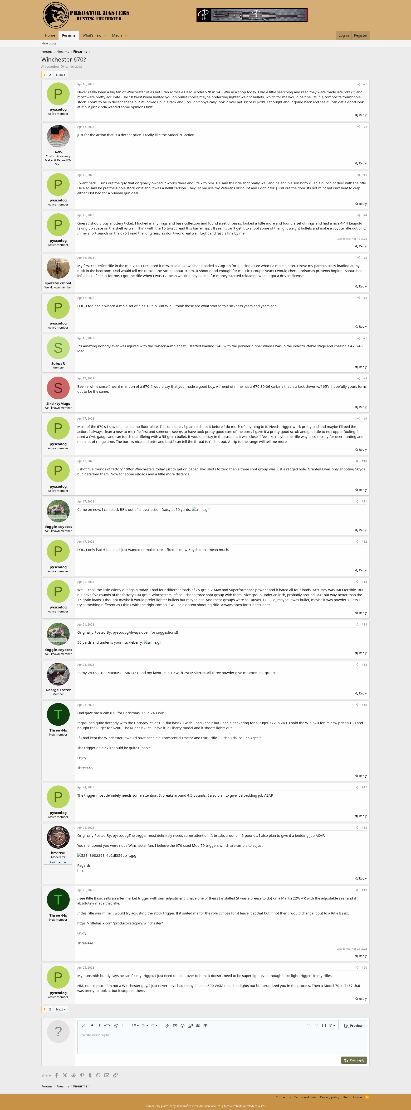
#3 (365, 175)
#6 (365, 298)
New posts (48, 43)
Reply (363, 115)
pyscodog (52, 66)
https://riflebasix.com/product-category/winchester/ (120, 923)
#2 (365, 127)
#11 (364, 501)
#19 (364, 890)
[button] (105, 35)
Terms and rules (305, 1097)
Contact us (283, 1097)
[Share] (359, 84)
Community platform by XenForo (183, 1106)
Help (346, 1097)
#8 (365, 378)
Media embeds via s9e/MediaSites (244, 1106)
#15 (364, 665)
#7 (365, 338)
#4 (365, 215)
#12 (364, 542)
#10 (364, 461)
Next (59, 74)
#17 (364, 787)
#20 (364, 968)
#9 (365, 418)
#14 (364, 624)
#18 (364, 828)
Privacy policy (329, 1097)
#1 (365, 84)
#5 (365, 258)
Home (50, 35)
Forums (68, 35)
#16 (364, 705)
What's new (92, 35)
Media (117, 35)
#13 (364, 582)
